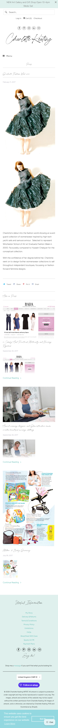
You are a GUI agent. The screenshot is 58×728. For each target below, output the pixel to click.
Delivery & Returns (29, 617)
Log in (18, 18)
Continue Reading (11, 378)
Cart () (28, 18)
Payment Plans (29, 644)
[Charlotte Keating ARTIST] (29, 40)
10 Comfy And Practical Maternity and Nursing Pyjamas (27, 344)
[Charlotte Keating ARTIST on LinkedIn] (34, 28)
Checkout (38, 18)
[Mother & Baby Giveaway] (29, 508)
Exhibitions (29, 628)
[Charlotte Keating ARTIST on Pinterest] (24, 28)
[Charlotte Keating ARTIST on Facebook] (19, 28)
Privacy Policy (29, 624)
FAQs (29, 632)
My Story (29, 613)
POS (49, 704)
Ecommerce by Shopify (29, 707)
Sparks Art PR (29, 640)
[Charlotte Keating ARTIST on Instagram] (29, 28)
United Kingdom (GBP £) (28, 677)
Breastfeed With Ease (29, 636)
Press (29, 64)
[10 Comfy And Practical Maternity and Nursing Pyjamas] (29, 320)
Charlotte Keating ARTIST (19, 692)
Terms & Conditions (29, 621)
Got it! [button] (43, 719)
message (17, 666)
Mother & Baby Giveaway (16, 550)
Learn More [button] (9, 724)
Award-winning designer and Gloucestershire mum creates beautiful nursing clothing (27, 428)
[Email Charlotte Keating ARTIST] (38, 28)
